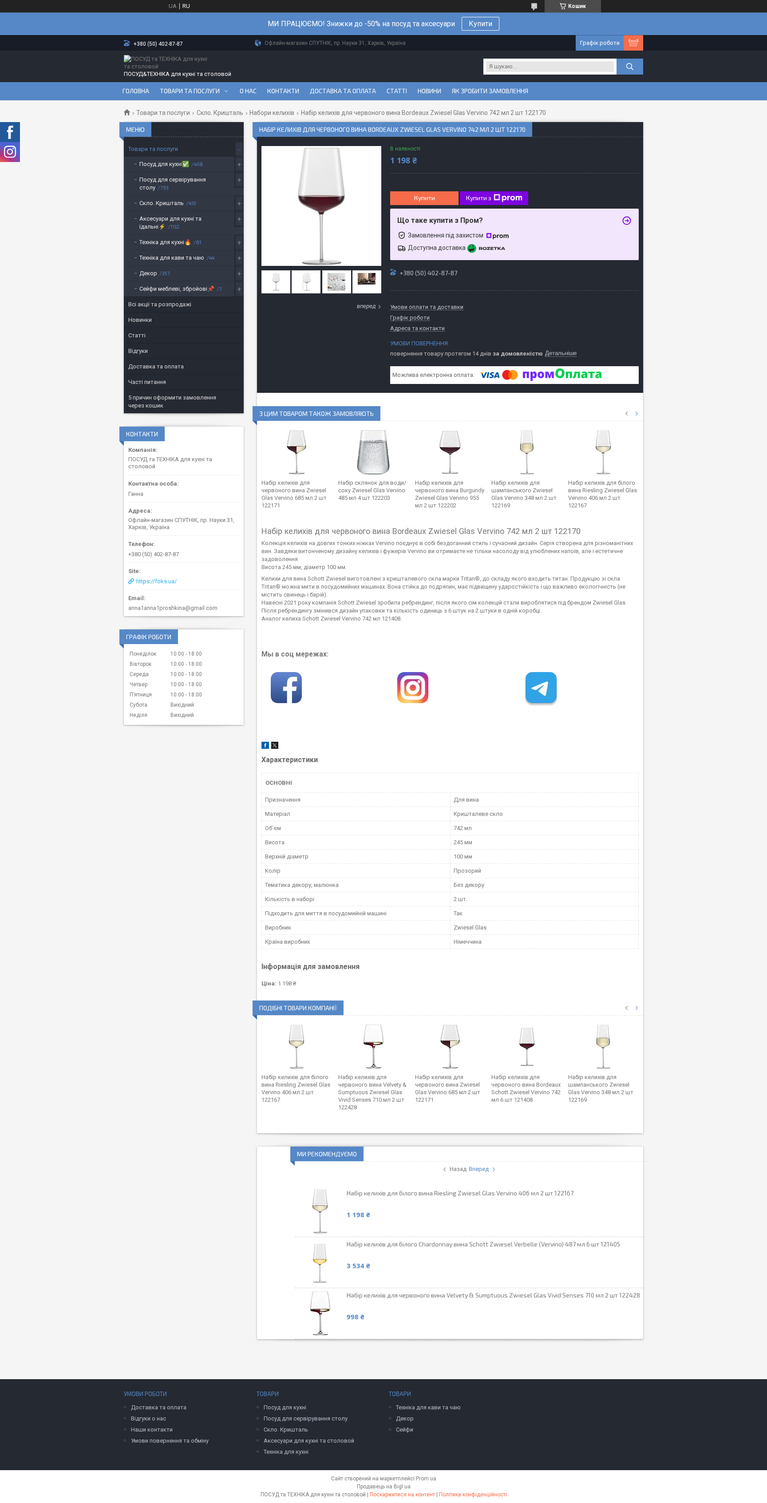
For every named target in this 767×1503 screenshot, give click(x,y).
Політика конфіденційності (473, 1494)
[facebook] (265, 747)
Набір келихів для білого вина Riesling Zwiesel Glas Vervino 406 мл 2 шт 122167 (460, 1193)
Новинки (140, 319)
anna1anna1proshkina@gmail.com (172, 608)
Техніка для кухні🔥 (165, 242)
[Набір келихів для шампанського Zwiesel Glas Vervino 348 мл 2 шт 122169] (526, 452)
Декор (148, 273)
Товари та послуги (190, 91)
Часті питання (147, 382)
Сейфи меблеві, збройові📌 (176, 288)
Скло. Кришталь (220, 112)
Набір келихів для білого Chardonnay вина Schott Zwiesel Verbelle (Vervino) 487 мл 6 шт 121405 (483, 1244)
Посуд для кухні (285, 1407)
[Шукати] (630, 67)
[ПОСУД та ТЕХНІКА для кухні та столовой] (168, 62)
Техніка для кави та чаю (171, 257)
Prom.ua (426, 1478)
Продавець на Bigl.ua (384, 1486)
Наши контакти (152, 1429)
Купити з (478, 198)
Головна (136, 91)
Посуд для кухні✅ (164, 164)
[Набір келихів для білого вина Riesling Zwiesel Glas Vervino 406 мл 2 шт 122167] (603, 452)
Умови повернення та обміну (170, 1440)
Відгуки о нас (148, 1418)
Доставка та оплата (343, 91)
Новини (429, 91)
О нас (248, 91)
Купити (480, 24)
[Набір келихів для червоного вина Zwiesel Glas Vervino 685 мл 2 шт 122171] (296, 452)
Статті (397, 91)
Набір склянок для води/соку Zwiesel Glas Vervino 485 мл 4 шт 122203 (372, 490)
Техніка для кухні (286, 1451)
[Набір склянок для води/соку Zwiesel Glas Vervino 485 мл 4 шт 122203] (373, 452)
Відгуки (138, 351)
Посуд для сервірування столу (172, 183)
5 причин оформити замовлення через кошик (172, 401)
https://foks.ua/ (156, 581)
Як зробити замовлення (490, 91)
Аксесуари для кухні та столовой (309, 1440)
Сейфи (404, 1429)
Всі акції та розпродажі (159, 304)
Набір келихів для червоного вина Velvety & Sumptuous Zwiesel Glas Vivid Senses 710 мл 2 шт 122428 (372, 1092)
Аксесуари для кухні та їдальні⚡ (170, 222)
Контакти (283, 91)
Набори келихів (271, 112)
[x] (274, 747)
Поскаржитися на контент (402, 1494)
